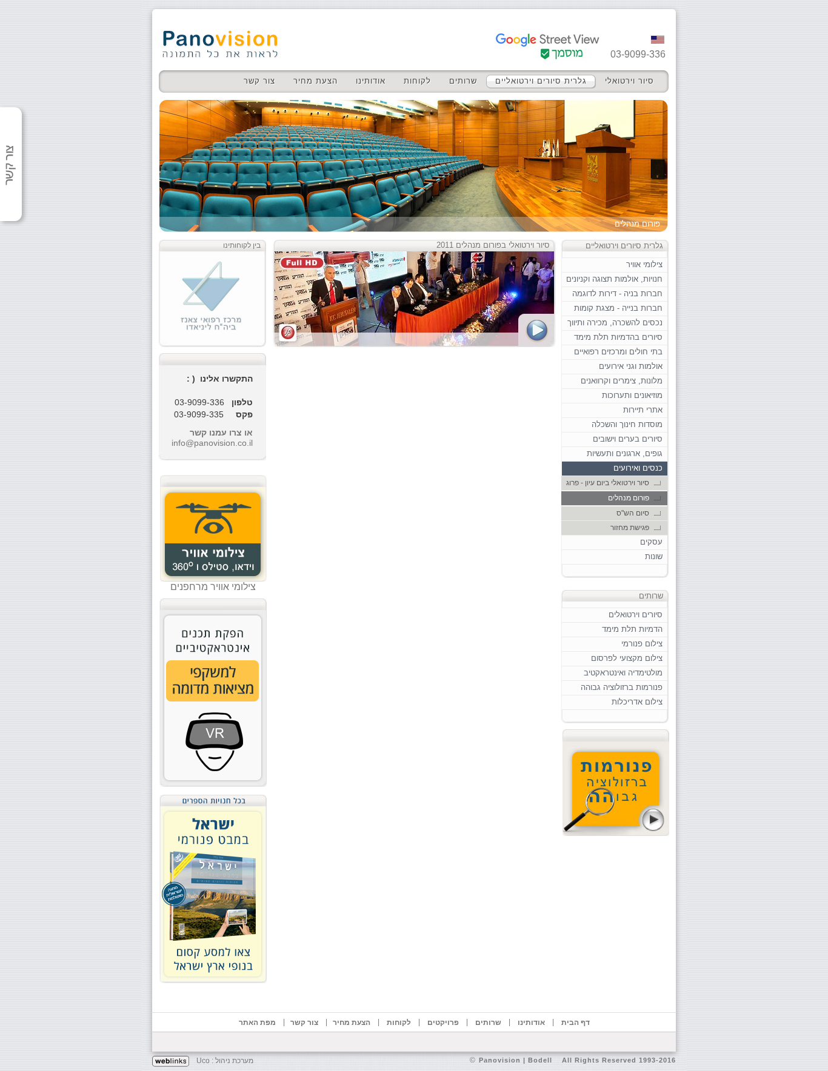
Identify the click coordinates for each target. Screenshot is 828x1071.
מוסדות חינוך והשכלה (627, 424)
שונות (654, 556)
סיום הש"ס (632, 513)
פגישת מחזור (629, 527)
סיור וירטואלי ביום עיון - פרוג (607, 483)
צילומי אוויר (644, 264)
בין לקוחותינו (242, 245)
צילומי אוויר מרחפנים (213, 587)
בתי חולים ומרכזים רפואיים (618, 351)
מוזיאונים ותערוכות (632, 395)
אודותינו (371, 80)
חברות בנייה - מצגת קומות (618, 308)
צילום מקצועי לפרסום (627, 658)
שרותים (463, 80)
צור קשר (259, 80)
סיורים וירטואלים (636, 614)
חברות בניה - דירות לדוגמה (617, 293)
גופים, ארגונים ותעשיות (625, 453)
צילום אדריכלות (637, 701)
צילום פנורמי (642, 643)
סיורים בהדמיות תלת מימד (618, 337)
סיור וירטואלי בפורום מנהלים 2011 (493, 245)
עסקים (651, 541)
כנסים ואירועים (638, 467)
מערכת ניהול (234, 1060)
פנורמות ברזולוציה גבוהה (622, 687)
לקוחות (417, 80)
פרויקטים (443, 1022)
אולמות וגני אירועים (631, 366)
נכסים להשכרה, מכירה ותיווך (615, 322)
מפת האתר (257, 1022)
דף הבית (575, 1022)
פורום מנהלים (628, 498)
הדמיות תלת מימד (632, 629)
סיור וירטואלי (629, 80)
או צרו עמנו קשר (221, 432)
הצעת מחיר (315, 80)
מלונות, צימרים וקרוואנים (622, 380)
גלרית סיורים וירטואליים (541, 80)
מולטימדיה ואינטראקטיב (623, 672)
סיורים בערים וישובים (628, 438)
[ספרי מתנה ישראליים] (213, 885)
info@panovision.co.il (212, 443)
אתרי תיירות (643, 409)
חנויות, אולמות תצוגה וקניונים (614, 279)
